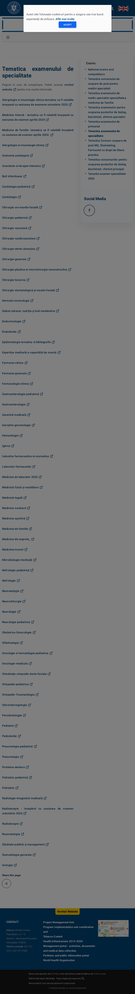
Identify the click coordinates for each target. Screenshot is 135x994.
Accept (67, 25)
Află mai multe (65, 19)
